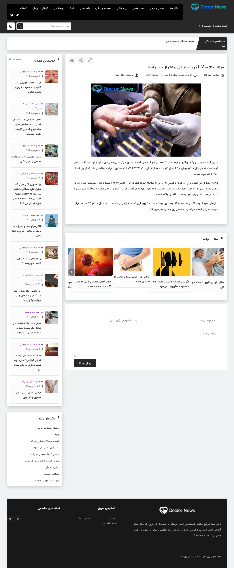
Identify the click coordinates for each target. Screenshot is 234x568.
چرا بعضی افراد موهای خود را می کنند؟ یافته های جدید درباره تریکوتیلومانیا (26, 295)
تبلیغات (23, 8)
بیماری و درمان (157, 8)
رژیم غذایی (121, 8)
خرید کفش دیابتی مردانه (47, 480)
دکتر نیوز (174, 8)
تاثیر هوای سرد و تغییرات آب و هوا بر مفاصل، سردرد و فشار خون (26, 231)
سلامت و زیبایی (103, 8)
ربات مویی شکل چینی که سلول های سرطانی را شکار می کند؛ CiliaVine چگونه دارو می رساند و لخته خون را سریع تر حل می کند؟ (26, 194)
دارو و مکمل (138, 8)
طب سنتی (85, 8)
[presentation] (221, 272)
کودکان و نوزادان (40, 8)
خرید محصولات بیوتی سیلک (45, 441)
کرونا (72, 8)
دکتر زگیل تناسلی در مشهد (46, 448)
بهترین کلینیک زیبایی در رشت (44, 454)
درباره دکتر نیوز (110, 523)
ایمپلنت (55, 434)
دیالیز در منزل (52, 467)
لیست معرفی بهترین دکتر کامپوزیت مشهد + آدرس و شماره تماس (27, 87)
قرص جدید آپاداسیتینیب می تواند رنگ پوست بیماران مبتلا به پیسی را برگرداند (27, 328)
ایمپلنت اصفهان (51, 474)
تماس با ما (84, 518)
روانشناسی (59, 8)
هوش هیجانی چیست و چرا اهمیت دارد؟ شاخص (169, 41)
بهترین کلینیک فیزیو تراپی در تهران (42, 461)
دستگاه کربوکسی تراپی (48, 428)
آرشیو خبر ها (15, 59)
